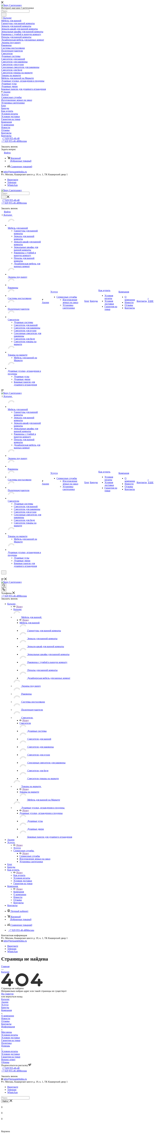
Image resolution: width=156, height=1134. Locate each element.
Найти (5, 1101)
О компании (7, 1015)
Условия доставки (10, 1037)
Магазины (6, 1032)
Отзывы (5, 1021)
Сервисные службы (30, 856)
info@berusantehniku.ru (15, 171)
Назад (19, 606)
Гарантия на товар (10, 1040)
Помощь (5, 1046)
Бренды (5, 1007)
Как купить (19, 875)
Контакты (6, 1024)
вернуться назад (14, 996)
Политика (6, 1043)
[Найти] (3, 15)
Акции (4, 1002)
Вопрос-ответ (8, 1059)
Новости (5, 1018)
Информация (8, 1026)
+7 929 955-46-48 (11, 138)
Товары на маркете (29, 792)
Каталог (17, 609)
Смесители (25, 723)
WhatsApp (12, 185)
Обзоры (5, 1062)
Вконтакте (12, 179)
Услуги (17, 848)
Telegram (11, 182)
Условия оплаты (9, 1035)
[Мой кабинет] (2, 576)
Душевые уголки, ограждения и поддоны (41, 813)
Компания (18, 891)
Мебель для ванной (30, 622)
